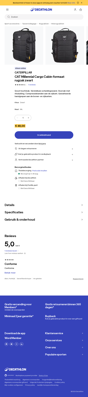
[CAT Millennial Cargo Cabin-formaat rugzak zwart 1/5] (24, 45)
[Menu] (7, 9)
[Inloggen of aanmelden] (75, 9)
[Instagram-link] (16, 344)
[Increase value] (28, 118)
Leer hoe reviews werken (14, 253)
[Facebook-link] (6, 344)
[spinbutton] (23, 117)
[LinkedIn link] (21, 344)
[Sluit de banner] (81, 3)
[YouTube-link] (11, 344)
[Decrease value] (17, 118)
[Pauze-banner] (78, 3)
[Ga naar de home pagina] (41, 9)
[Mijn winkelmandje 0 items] (80, 9)
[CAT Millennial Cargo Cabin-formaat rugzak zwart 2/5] (64, 45)
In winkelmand (44, 135)
